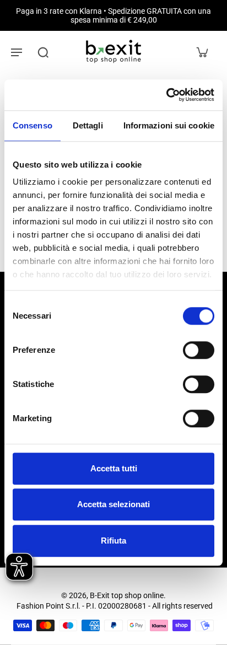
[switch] (198, 350)
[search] (43, 52)
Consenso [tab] (32, 125)
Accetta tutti (113, 468)
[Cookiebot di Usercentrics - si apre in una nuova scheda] (166, 95)
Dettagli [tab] (88, 125)
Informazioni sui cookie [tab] (168, 125)
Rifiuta (113, 540)
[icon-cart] (202, 52)
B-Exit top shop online (127, 595)
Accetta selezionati (113, 504)
